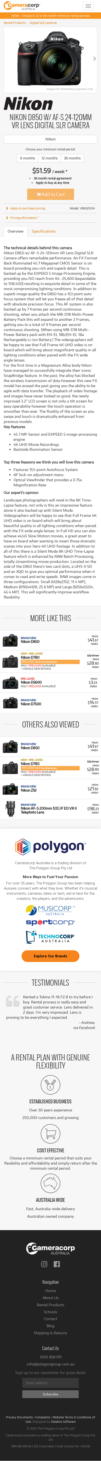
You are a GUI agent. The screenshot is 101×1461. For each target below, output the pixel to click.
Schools (50, 1312)
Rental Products (15, 23)
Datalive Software (63, 1421)
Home (50, 1290)
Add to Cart (53, 194)
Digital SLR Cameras (43, 23)
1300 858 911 (51, 1357)
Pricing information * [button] (24, 218)
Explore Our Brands (50, 956)
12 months (49, 158)
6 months (27, 158)
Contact (50, 1318)
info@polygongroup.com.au (51, 1364)
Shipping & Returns (50, 1333)
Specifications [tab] (44, 231)
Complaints (42, 1417)
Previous (6, 58)
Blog (50, 1326)
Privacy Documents (19, 1417)
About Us (51, 1297)
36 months (72, 158)
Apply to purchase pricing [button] (27, 208)
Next (94, 58)
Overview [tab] (16, 231)
